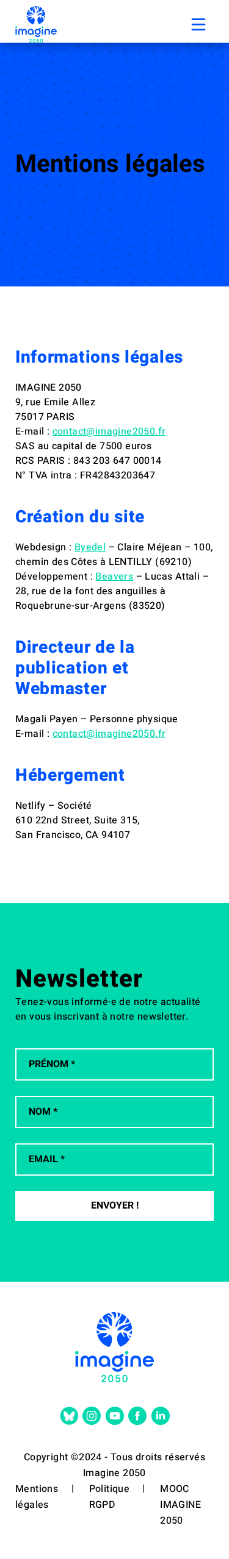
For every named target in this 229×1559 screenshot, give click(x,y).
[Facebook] (137, 1416)
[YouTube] (115, 1416)
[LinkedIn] (160, 1416)
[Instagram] (91, 1416)
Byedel (90, 547)
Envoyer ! (115, 1205)
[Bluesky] (69, 1416)
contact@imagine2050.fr (109, 431)
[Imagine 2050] (36, 24)
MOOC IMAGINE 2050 (180, 1505)
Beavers (114, 576)
